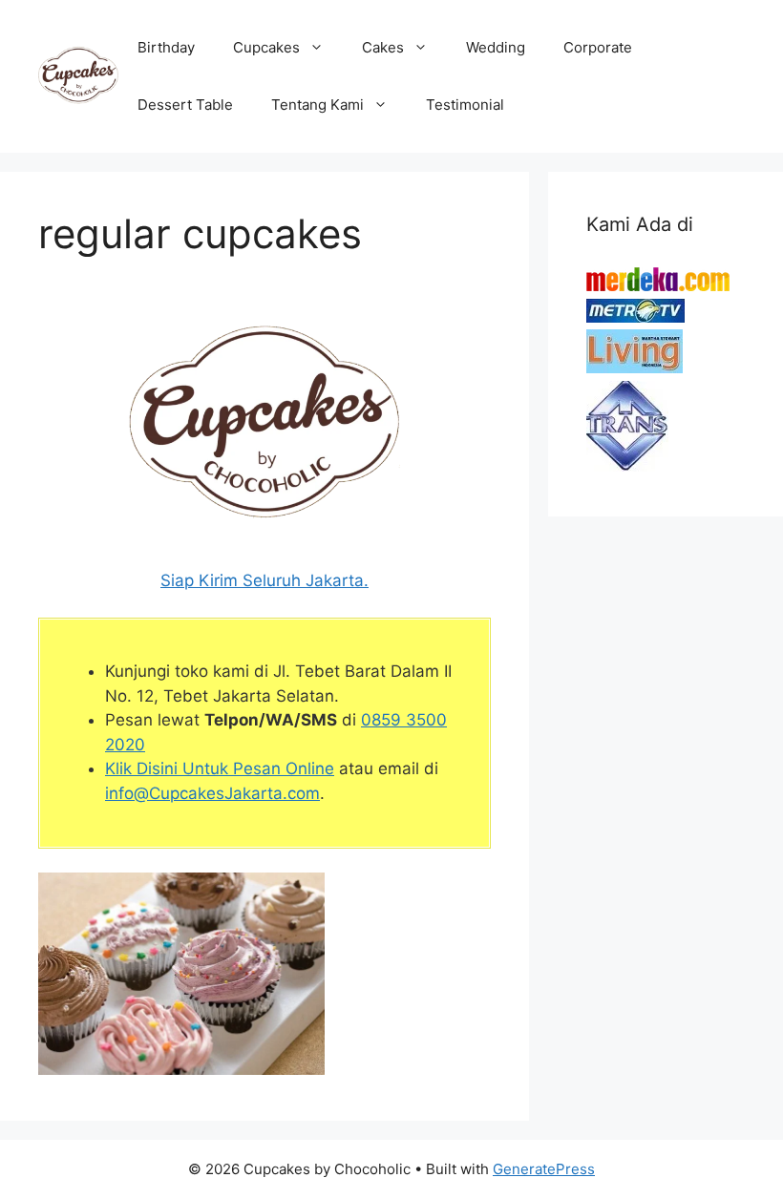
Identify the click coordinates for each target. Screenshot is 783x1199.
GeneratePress (544, 1169)
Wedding (495, 47)
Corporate (597, 47)
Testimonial (465, 104)
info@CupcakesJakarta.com (212, 793)
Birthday (166, 47)
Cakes (383, 47)
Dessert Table (185, 104)
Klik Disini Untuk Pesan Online (219, 768)
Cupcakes (266, 47)
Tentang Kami (317, 104)
